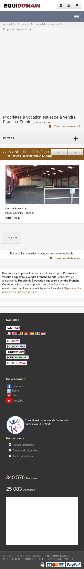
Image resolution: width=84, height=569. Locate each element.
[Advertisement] (42, 71)
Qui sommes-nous (58, 556)
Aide (41, 559)
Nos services (11, 559)
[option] (42, 191)
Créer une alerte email (66, 126)
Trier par (11, 237)
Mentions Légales (59, 559)
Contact (29, 559)
